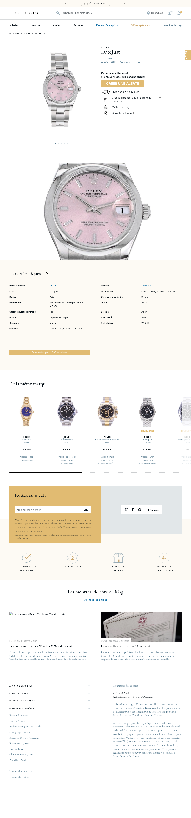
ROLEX (105, 47)
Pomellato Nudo (18, 760)
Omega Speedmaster (20, 732)
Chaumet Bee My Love (21, 754)
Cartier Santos (17, 721)
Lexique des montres (20, 771)
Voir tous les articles (95, 600)
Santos (155, 741)
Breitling (171, 711)
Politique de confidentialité (63, 534)
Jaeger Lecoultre (122, 715)
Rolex (27, 33)
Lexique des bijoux (19, 777)
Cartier (158, 715)
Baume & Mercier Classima (24, 737)
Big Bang (165, 741)
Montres (14, 33)
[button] (55, 143)
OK (86, 509)
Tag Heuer (137, 715)
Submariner (144, 741)
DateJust (110, 52)
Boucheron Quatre (19, 743)
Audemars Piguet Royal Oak (24, 726)
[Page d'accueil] (26, 13)
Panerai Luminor (18, 715)
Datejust (40, 33)
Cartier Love (16, 749)
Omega (148, 715)
